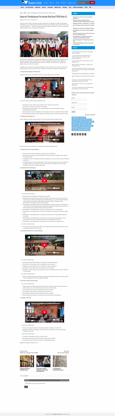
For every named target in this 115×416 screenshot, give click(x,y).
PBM (90, 7)
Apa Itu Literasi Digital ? (63, 352)
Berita (83, 117)
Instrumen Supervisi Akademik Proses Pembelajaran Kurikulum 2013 (82, 80)
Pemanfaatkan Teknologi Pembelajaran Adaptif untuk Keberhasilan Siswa (42, 370)
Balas (26, 386)
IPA (85, 121)
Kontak (46, 2)
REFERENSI (64, 7)
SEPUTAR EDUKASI (29, 7)
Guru (80, 121)
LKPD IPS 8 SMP (86, 123)
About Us (51, 2)
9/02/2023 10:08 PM (64, 380)
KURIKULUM (37, 7)
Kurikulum (90, 121)
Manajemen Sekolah (90, 114)
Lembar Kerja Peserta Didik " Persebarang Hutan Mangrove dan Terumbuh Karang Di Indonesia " (83, 70)
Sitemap (57, 2)
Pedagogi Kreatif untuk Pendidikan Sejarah (24, 369)
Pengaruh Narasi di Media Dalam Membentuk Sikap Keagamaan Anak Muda (83, 20)
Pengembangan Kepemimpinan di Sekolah (83, 73)
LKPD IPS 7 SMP (76, 123)
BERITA (22, 7)
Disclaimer (63, 2)
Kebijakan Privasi (72, 2)
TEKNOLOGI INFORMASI (78, 7)
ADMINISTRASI (57, 7)
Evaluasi (74, 121)
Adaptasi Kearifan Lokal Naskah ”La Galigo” (84, 23)
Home (21, 12)
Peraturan (89, 125)
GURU (70, 7)
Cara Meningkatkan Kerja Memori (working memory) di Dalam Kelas (83, 34)
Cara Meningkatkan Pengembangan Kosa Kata (58, 369)
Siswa (74, 130)
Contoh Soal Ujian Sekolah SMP (81, 119)
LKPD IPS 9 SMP (76, 125)
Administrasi (76, 117)
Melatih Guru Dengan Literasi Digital (29, 352)
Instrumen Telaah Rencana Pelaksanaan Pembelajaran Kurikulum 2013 (82, 88)
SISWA (86, 7)
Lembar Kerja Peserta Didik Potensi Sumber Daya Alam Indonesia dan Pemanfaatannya (81, 57)
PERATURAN (50, 7)
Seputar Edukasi (85, 127)
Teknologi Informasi (83, 130)
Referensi (75, 127)
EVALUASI (44, 7)
